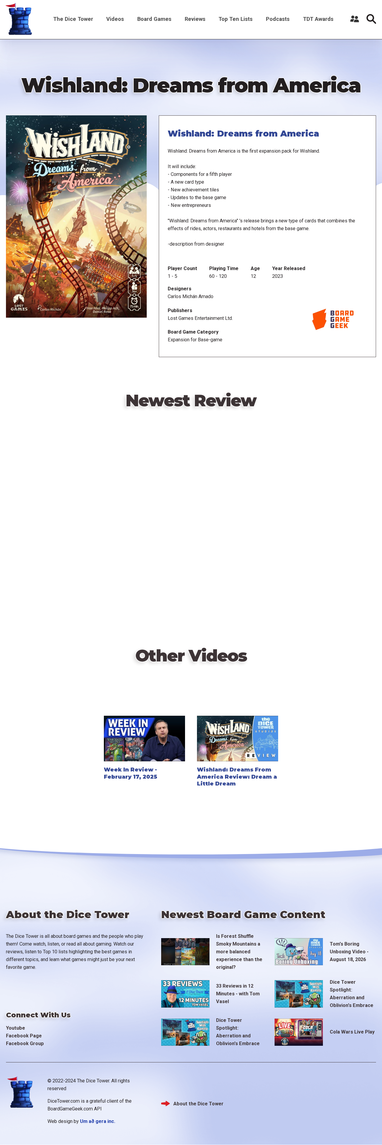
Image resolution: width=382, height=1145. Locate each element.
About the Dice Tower (198, 1104)
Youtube (15, 1028)
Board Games (154, 19)
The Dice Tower (73, 19)
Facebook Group (25, 1043)
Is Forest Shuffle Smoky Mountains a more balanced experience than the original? (239, 951)
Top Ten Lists (235, 19)
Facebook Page (24, 1036)
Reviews (195, 19)
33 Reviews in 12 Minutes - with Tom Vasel (238, 993)
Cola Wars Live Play (352, 1032)
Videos (115, 19)
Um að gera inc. (97, 1121)
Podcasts (277, 19)
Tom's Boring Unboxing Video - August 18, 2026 (349, 951)
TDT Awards (318, 19)
